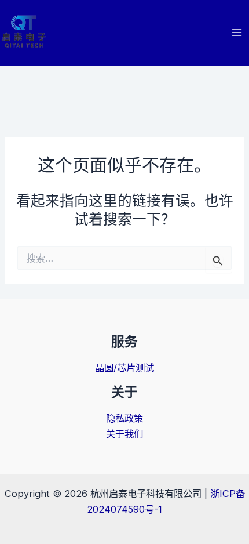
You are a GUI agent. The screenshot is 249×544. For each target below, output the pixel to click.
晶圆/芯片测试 (124, 367)
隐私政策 (124, 418)
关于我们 (124, 434)
